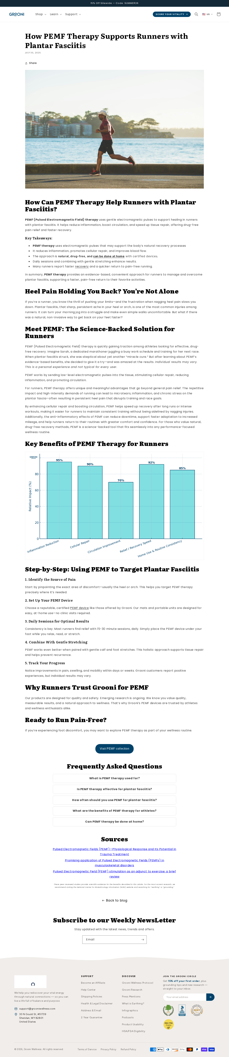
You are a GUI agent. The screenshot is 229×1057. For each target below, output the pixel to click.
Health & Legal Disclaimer (97, 1003)
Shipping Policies (91, 996)
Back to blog (116, 900)
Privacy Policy (108, 1049)
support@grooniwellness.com (37, 1008)
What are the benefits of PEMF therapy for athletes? (115, 811)
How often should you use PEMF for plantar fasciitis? (114, 800)
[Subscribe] (143, 939)
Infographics (130, 1010)
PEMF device (79, 608)
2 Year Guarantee (91, 1017)
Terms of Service (87, 1049)
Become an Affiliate (93, 982)
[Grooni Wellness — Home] (30, 981)
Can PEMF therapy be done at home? (114, 822)
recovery (82, 266)
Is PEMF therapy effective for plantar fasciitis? (114, 789)
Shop (39, 14)
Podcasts (128, 1017)
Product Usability (132, 1024)
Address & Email (91, 1010)
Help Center (88, 989)
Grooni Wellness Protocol (137, 982)
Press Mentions (131, 996)
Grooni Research (132, 989)
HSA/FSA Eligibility (133, 1031)
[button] (40, 14)
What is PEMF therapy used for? (114, 778)
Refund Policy (128, 1049)
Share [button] (33, 63)
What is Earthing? (133, 1003)
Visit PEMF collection (114, 748)
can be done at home (109, 256)
